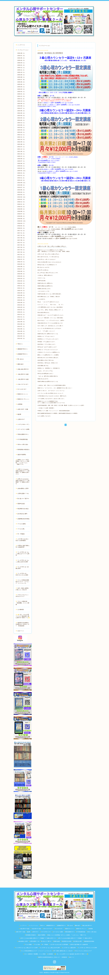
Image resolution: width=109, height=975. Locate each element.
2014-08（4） (21, 324)
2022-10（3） (21, 139)
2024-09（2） (21, 103)
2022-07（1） (21, 146)
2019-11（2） (21, 178)
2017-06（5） (21, 245)
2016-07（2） (21, 269)
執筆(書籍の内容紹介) (23, 449)
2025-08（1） (21, 77)
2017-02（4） (21, 252)
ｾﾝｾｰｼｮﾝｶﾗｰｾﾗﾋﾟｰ (22, 389)
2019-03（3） (21, 194)
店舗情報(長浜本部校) (23, 518)
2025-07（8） (21, 79)
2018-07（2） (21, 213)
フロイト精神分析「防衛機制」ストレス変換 (22, 603)
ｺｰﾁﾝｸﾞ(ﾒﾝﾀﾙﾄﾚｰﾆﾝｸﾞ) (23, 424)
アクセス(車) (21, 529)
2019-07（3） (21, 187)
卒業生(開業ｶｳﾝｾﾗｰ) (22, 434)
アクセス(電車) (21, 523)
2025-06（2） (21, 82)
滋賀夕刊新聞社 (21, 454)
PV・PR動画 (20, 534)
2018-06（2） (21, 216)
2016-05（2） (21, 273)
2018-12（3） (21, 201)
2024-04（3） (21, 115)
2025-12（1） (21, 67)
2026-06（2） (21, 58)
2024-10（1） (21, 101)
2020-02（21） (21, 170)
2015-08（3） (21, 295)
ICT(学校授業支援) (22, 439)
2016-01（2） (21, 283)
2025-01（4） (21, 94)
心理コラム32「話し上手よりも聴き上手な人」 (52, 246)
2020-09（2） (21, 158)
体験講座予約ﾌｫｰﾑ (22, 349)
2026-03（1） (21, 62)
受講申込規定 (21, 503)
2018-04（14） (21, 221)
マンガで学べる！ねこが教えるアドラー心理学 (22, 553)
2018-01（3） (21, 228)
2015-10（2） (21, 290)
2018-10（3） (21, 206)
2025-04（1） (21, 86)
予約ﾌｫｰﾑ (19, 344)
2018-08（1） (21, 211)
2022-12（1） (21, 134)
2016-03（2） (21, 278)
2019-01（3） (21, 199)
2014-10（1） (21, 319)
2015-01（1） (21, 312)
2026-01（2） (21, 65)
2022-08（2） (21, 144)
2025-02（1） (21, 91)
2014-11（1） (21, 317)
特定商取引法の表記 (23, 508)
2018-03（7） (21, 223)
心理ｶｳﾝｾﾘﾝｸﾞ (21, 419)
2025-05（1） (21, 84)
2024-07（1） (21, 108)
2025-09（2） (21, 74)
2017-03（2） (21, 249)
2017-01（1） (21, 254)
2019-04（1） (21, 192)
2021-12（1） (21, 149)
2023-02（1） (21, 132)
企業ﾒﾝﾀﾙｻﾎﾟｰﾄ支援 (22, 409)
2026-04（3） (21, 60)
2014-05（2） (21, 331)
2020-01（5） (21, 173)
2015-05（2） (21, 302)
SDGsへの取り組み (22, 444)
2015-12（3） (21, 285)
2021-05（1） (21, 151)
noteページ (20, 631)
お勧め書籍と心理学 (23, 488)
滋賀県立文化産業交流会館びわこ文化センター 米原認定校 (22, 624)
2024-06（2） (21, 110)
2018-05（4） (21, 218)
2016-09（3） (21, 264)
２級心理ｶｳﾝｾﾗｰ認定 (23, 374)
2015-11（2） (21, 288)
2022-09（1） (21, 142)
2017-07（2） (21, 242)
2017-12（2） (21, 230)
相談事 (19, 414)
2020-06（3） (21, 163)
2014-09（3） (21, 321)
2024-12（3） (21, 96)
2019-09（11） (21, 182)
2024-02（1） (21, 120)
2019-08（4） (21, 185)
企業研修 (19, 404)
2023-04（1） (21, 127)
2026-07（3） (21, 55)
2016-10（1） (21, 261)
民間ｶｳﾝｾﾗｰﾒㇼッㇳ (22, 394)
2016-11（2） (21, 259)
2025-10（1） (21, 72)
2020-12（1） (21, 156)
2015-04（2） (21, 305)
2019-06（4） (21, 189)
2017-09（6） (21, 237)
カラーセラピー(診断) (23, 429)
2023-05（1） (21, 125)
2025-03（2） (21, 89)
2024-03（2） (21, 118)
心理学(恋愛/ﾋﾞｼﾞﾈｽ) (23, 493)
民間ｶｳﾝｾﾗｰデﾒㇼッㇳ (23, 399)
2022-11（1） (21, 137)
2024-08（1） (21, 106)
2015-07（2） (21, 297)
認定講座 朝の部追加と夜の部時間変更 (50, 53)
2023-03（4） (21, 130)
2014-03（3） (21, 336)
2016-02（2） (21, 281)
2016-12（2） (21, 257)
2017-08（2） (21, 240)
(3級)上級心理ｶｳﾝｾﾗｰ (23, 369)
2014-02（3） (21, 338)
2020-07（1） (21, 161)
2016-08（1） (21, 266)
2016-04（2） (21, 276)
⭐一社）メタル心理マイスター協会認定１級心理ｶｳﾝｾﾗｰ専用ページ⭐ (23, 616)
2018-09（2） (21, 209)
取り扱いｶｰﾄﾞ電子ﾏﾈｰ (23, 498)
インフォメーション (23, 50)
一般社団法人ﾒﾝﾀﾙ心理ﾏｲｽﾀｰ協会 (51, 972)
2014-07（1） (21, 326)
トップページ (21, 45)
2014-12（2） (21, 314)
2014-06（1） (21, 329)
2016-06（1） (21, 271)
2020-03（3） (21, 168)
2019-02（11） (21, 197)
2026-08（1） (21, 53)
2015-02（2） (21, 309)
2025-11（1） (21, 70)
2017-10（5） (21, 235)
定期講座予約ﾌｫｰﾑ (22, 354)
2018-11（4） (21, 204)
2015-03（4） (21, 307)
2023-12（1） (21, 122)
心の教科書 (20, 609)
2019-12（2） (21, 175)
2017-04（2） (21, 247)
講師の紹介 (20, 364)
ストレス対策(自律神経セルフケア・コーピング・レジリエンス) (22, 581)
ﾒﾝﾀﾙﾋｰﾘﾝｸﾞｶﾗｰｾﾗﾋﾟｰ (23, 384)
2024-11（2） (21, 98)
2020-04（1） (21, 166)
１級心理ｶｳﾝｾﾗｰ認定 (23, 379)
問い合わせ (20, 359)
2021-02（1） (21, 154)
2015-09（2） (21, 293)
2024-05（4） (21, 113)
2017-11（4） (21, 233)
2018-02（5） (21, 225)
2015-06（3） (21, 300)
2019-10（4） (21, 180)
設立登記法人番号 (22, 513)
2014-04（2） (21, 333)
